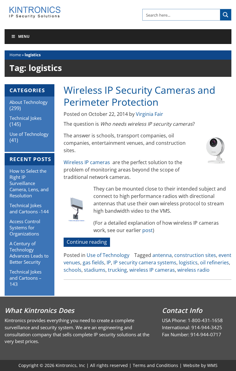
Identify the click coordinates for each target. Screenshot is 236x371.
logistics (188, 262)
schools (72, 269)
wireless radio (193, 269)
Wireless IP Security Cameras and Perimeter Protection (139, 95)
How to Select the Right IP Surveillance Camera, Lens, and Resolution (29, 183)
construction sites (195, 255)
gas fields (93, 262)
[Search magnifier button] (225, 14)
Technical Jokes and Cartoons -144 (29, 208)
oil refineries (214, 262)
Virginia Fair (149, 114)
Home (15, 54)
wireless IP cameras (152, 269)
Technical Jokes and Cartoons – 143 (25, 278)
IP (109, 262)
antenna (162, 255)
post (147, 230)
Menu (24, 36)
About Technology (29, 102)
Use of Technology (108, 255)
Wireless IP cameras (87, 162)
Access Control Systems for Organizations (25, 227)
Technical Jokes (25, 118)
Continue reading (88, 242)
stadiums (94, 269)
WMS (212, 365)
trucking (117, 269)
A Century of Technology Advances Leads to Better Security (29, 252)
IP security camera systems (144, 262)
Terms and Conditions (155, 365)
